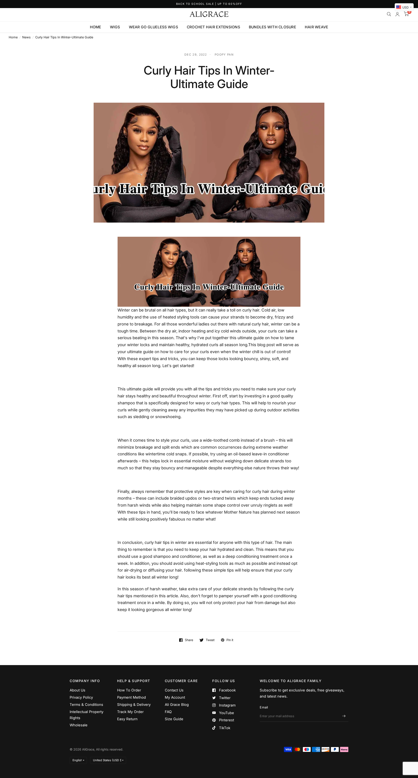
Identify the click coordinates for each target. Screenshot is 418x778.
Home (13, 37)
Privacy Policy (81, 697)
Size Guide (174, 719)
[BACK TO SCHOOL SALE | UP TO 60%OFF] (209, 4)
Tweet (210, 640)
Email (264, 707)
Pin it (229, 640)
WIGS (115, 27)
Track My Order (130, 712)
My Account (175, 697)
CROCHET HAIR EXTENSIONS (213, 27)
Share (189, 640)
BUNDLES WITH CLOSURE (272, 27)
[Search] (389, 14)
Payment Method (131, 697)
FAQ (168, 712)
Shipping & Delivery (134, 704)
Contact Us (174, 690)
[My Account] (397, 14)
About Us (77, 690)
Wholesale (79, 725)
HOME (95, 27)
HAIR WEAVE (316, 27)
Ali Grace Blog (177, 704)
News (26, 37)
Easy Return (127, 719)
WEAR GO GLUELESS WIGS (153, 27)
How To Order (129, 690)
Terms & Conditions (86, 704)
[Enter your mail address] (344, 716)
